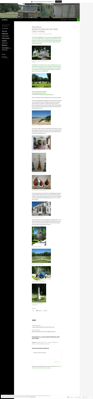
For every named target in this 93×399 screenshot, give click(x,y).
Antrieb (4, 31)
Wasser (10, 48)
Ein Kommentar (49, 33)
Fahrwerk (5, 38)
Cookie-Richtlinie (32, 396)
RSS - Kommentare (5, 57)
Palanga (44, 91)
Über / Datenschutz (72, 19)
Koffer (4, 41)
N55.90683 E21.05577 (49, 94)
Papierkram (5, 43)
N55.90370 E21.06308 (56, 97)
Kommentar (57, 361)
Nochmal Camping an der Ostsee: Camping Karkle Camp (43, 331)
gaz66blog (4, 19)
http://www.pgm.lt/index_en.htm (39, 93)
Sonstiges (5, 48)
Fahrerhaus (5, 36)
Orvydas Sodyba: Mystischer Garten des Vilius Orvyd (43, 326)
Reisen (34, 320)
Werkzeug (4, 49)
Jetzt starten (58, 1)
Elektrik (5, 34)
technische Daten (63, 19)
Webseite (41, 94)
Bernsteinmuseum (38, 91)
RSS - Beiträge (4, 56)
